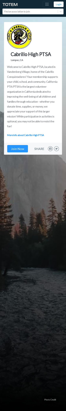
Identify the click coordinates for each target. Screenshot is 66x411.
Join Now (17, 149)
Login (59, 4)
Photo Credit (50, 399)
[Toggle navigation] (47, 4)
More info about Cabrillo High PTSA (25, 135)
